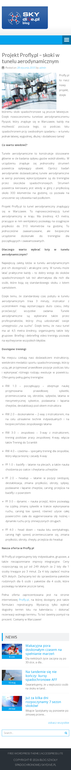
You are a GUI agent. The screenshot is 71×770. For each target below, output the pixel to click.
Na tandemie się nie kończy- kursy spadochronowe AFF (41, 675)
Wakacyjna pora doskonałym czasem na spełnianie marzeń (43, 649)
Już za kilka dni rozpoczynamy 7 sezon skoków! (43, 702)
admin (42, 67)
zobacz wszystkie (58, 722)
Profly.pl (24, 599)
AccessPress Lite (52, 753)
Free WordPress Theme (23, 753)
